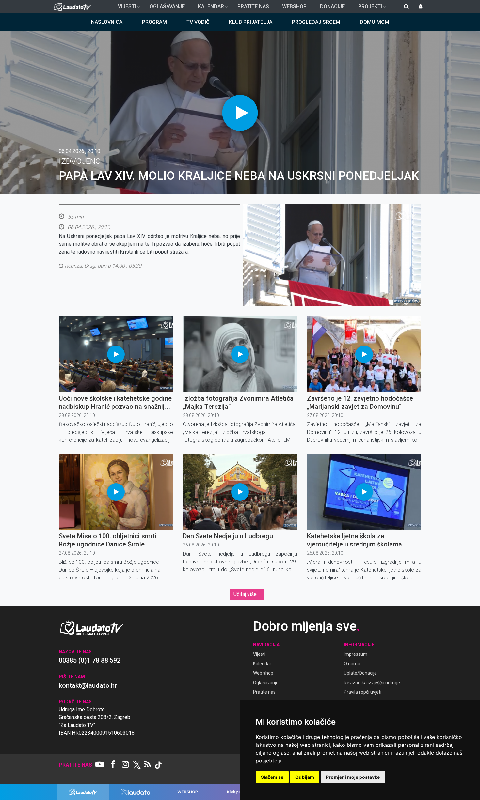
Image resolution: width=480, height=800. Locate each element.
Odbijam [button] (304, 777)
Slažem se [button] (272, 777)
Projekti (367, 8)
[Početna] (74, 6)
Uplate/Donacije (360, 673)
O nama (352, 663)
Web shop (263, 673)
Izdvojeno (80, 161)
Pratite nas (253, 6)
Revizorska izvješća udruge (372, 682)
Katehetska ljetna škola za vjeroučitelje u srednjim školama (354, 540)
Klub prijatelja (250, 22)
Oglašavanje (167, 6)
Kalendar (208, 8)
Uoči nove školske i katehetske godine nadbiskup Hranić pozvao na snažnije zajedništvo (115, 406)
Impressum (355, 654)
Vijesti (124, 8)
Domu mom (374, 22)
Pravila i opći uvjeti (362, 692)
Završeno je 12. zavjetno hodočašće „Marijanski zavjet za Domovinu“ (360, 402)
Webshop (294, 6)
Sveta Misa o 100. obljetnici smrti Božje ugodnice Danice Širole (108, 540)
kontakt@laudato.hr (88, 685)
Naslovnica (106, 22)
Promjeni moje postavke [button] (353, 777)
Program (154, 22)
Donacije (332, 6)
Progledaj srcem (316, 22)
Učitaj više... (246, 594)
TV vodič (197, 22)
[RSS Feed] (147, 765)
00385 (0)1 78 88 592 (89, 660)
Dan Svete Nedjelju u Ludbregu (228, 536)
